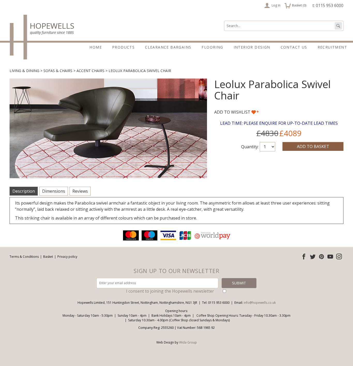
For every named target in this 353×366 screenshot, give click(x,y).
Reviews (80, 191)
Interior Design (252, 47)
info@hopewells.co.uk (260, 302)
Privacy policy (67, 256)
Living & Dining (24, 70)
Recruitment (332, 47)
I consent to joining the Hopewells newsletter (170, 291)
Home (95, 47)
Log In (276, 5)
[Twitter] (313, 256)
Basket (48, 256)
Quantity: (250, 147)
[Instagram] (339, 256)
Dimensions (53, 191)
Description (23, 191)
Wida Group (188, 342)
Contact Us (294, 47)
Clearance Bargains (168, 47)
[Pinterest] (321, 256)
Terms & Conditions (24, 256)
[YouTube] (330, 256)
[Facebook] (304, 256)
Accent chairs (90, 70)
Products (123, 47)
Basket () (295, 4)
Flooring (212, 47)
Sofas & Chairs (57, 70)
